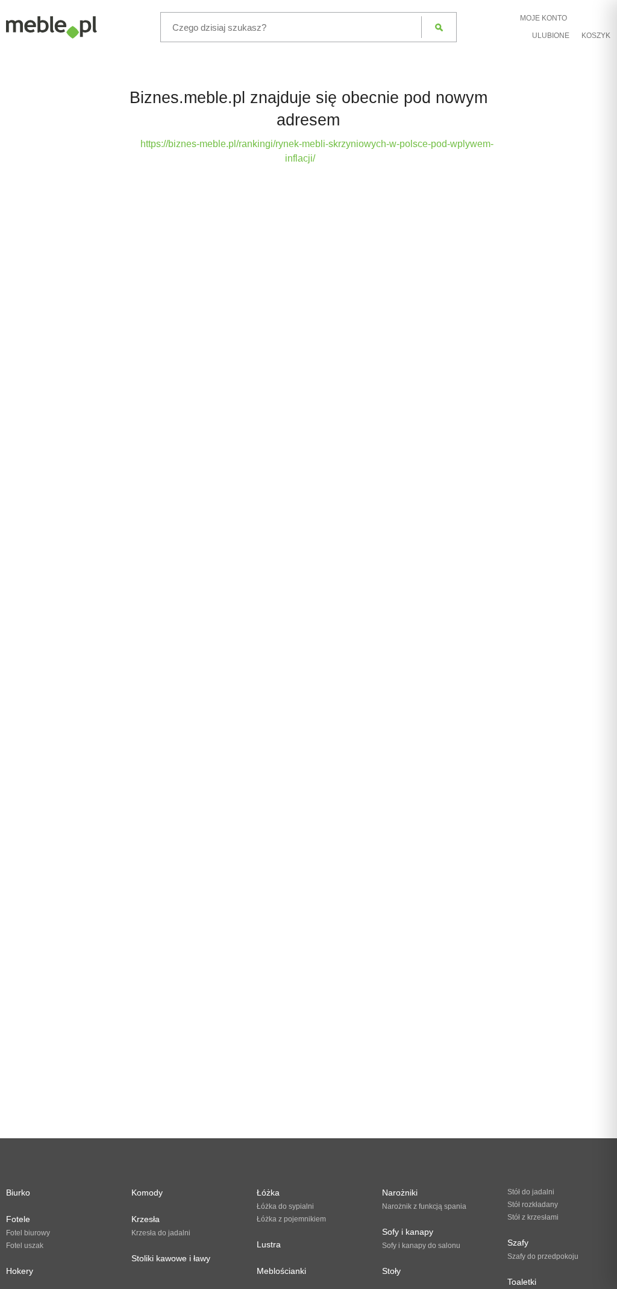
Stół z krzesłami (533, 1217)
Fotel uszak (24, 1245)
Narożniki (400, 1192)
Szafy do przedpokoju (542, 1256)
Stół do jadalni (530, 1192)
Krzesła (145, 1219)
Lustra (269, 1244)
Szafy (517, 1242)
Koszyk (595, 35)
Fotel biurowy (28, 1233)
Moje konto (543, 18)
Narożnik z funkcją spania (424, 1206)
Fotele (18, 1219)
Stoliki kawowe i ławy (170, 1258)
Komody (147, 1192)
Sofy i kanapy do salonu (421, 1245)
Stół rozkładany (532, 1204)
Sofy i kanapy (407, 1232)
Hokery (19, 1271)
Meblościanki (281, 1271)
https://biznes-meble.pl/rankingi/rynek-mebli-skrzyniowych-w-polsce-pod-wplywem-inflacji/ (316, 151)
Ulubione (550, 35)
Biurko (18, 1192)
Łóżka (268, 1192)
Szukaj (439, 27)
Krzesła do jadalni (160, 1233)
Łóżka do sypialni (285, 1206)
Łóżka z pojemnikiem (291, 1219)
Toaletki (521, 1282)
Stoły (391, 1271)
